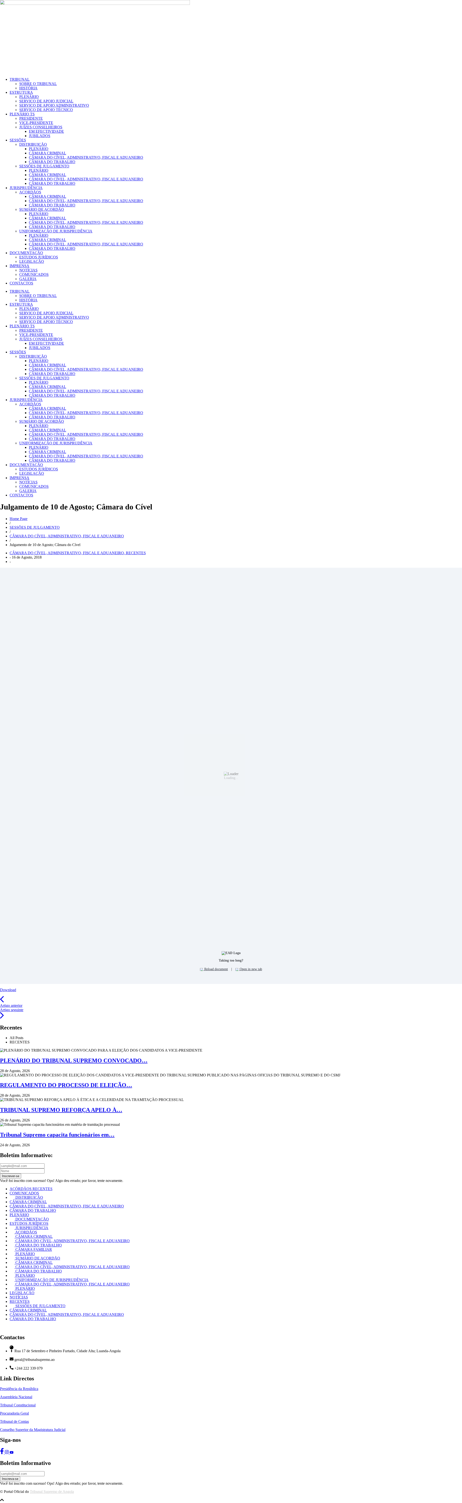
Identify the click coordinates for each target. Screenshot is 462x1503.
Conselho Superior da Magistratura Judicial (32, 1430)
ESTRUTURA (21, 92)
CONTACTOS (21, 283)
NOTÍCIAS (28, 270)
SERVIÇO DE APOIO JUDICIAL (46, 101)
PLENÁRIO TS (22, 114)
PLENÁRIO (29, 97)
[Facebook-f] (2, 1453)
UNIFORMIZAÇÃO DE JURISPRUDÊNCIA (55, 231)
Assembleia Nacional (16, 1397)
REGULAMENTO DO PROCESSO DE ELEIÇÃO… (66, 1085)
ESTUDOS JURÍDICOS (38, 257)
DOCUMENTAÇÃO (26, 253)
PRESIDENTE (31, 118)
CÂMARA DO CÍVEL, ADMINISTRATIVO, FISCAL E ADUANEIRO (86, 157)
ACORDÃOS (30, 192)
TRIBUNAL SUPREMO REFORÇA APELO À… (61, 1110)
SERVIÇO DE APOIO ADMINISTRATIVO (54, 105)
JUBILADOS (39, 136)
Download (8, 990)
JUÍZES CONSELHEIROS (40, 127)
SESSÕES (18, 140)
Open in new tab (250, 969)
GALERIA (28, 279)
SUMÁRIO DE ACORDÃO (41, 209)
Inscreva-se (10, 1479)
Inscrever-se (10, 1176)
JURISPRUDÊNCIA (26, 188)
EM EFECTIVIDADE (46, 131)
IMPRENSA (19, 266)
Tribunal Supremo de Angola (52, 1492)
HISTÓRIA (28, 88)
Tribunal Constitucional (18, 1405)
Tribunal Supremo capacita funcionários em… (57, 1135)
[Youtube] (11, 1453)
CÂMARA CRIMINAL (47, 153)
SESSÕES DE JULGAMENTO (44, 166)
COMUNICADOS (34, 274)
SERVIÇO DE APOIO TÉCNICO (46, 110)
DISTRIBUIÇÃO (33, 144)
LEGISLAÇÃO (31, 261)
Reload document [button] (215, 969)
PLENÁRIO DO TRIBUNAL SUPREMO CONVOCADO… (74, 1060)
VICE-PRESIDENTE (36, 123)
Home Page (18, 519)
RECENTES (136, 553)
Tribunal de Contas (14, 1421)
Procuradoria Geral (14, 1413)
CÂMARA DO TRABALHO (52, 162)
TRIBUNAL (20, 79)
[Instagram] (7, 1453)
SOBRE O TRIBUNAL (38, 84)
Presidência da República (19, 1389)
